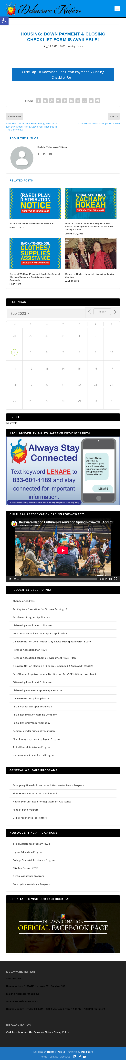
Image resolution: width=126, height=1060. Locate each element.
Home (44, 1056)
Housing (71, 46)
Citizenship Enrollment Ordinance (32, 625)
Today (102, 311)
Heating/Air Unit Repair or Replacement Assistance (42, 801)
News (80, 46)
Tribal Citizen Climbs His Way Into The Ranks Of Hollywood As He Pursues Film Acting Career (89, 226)
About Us (65, 1056)
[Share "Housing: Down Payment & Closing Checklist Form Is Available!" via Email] (91, 101)
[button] (4, 20)
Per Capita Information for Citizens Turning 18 (40, 609)
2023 (62, 46)
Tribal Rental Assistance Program (32, 747)
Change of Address (23, 601)
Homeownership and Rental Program (34, 755)
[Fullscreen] (115, 579)
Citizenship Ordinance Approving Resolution (38, 690)
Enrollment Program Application (31, 617)
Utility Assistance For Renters (30, 817)
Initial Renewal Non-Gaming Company (35, 714)
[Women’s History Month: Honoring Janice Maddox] (90, 253)
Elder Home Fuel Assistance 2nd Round (35, 793)
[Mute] (110, 579)
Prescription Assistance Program (31, 884)
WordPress (87, 1051)
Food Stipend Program (26, 809)
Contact (54, 1056)
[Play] (10, 579)
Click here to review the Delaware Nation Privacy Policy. (38, 1032)
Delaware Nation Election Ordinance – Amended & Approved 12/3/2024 (53, 666)
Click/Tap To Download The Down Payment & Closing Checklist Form (63, 75)
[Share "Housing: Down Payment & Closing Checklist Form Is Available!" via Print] (97, 101)
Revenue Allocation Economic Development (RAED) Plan (44, 657)
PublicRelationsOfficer (52, 147)
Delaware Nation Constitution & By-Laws (36, 641)
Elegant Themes (56, 1051)
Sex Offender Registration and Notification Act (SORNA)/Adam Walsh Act (54, 674)
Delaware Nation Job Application (31, 698)
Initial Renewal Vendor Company (31, 722)
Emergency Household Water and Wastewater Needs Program (48, 785)
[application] (63, 550)
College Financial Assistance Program (34, 860)
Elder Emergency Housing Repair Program (37, 739)
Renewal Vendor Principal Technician (34, 731)
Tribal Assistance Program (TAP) (31, 843)
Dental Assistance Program (28, 876)
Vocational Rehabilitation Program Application (40, 633)
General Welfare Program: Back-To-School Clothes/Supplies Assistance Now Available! (35, 277)
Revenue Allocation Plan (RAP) (30, 649)
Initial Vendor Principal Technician (32, 706)
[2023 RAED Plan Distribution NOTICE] (35, 203)
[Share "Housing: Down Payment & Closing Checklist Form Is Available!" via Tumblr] (58, 101)
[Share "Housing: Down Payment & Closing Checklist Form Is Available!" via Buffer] (78, 101)
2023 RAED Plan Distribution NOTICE (31, 223)
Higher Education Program (28, 852)
